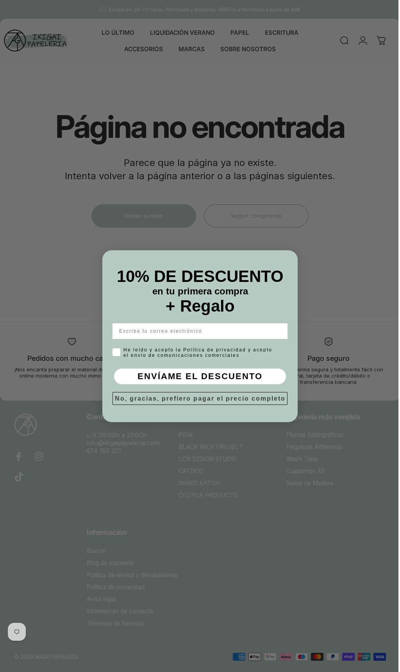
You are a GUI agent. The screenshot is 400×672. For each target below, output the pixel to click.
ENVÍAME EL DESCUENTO (197, 376)
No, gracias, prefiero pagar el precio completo (197, 398)
